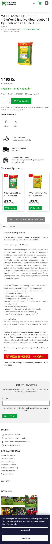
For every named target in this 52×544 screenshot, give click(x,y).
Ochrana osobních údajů (10, 468)
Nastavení (25, 530)
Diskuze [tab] (12, 226)
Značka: (11, 31)
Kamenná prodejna (8, 455)
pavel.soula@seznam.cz (13, 434)
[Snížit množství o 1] (10, 102)
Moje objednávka (7, 474)
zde (15, 524)
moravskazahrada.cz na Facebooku (17, 442)
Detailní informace (7, 114)
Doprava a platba (7, 461)
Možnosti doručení (32, 94)
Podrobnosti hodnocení (30, 29)
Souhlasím (25, 538)
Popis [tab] (5, 226)
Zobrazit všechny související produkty (26, 219)
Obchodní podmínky (8, 465)
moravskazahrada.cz (12, 445)
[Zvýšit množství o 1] (10, 99)
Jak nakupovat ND (7, 458)
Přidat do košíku (23, 101)
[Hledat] (33, 3)
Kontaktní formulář (8, 471)
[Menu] (46, 3)
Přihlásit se (9, 416)
